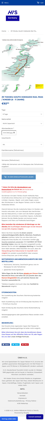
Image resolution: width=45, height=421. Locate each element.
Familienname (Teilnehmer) (13, 150)
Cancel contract (35, 417)
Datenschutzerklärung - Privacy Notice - (22, 401)
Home (4, 31)
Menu (6, 3)
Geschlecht (6, 138)
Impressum (22, 398)
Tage (3, 110)
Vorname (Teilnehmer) (10, 160)
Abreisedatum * (8, 128)
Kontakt (22, 395)
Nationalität (6, 119)
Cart (41, 3)
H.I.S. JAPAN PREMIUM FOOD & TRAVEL (24, 410)
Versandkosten (22, 393)
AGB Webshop (22, 403)
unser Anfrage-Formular (20, 336)
